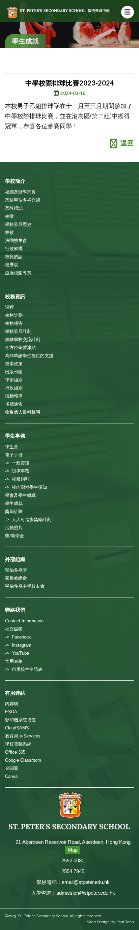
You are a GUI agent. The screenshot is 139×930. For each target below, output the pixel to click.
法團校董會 (16, 240)
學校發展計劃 (18, 331)
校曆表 (11, 264)
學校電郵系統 (18, 744)
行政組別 (14, 387)
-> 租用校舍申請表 (24, 669)
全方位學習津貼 (20, 347)
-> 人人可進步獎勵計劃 (28, 519)
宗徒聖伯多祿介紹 (22, 200)
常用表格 (14, 661)
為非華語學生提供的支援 (29, 355)
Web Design (98, 922)
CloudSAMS (17, 727)
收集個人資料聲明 (22, 412)
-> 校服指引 (17, 479)
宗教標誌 (14, 208)
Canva (11, 776)
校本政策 (14, 363)
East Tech (125, 922)
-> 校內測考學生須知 (26, 487)
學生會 (11, 446)
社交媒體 (14, 628)
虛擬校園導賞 (18, 272)
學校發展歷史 (18, 224)
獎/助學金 (14, 535)
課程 (9, 307)
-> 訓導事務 (17, 471)
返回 (127, 143)
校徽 (9, 216)
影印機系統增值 (20, 719)
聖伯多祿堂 (16, 570)
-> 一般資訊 (17, 463)
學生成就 (14, 503)
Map (73, 850)
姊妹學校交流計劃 (22, 339)
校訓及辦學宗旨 (20, 192)
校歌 (9, 232)
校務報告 (14, 323)
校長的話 (14, 256)
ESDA (11, 711)
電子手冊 (14, 454)
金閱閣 (11, 768)
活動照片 (14, 527)
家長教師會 (16, 578)
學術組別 (14, 379)
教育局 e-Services (22, 735)
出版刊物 (14, 371)
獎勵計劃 (14, 511)
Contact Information (24, 620)
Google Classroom (23, 760)
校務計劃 (14, 315)
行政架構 (14, 248)
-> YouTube (17, 653)
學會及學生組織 (20, 495)
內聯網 (11, 703)
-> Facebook (18, 637)
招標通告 (14, 404)
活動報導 (14, 396)
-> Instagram (18, 645)
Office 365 (15, 752)
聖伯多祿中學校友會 (25, 586)
